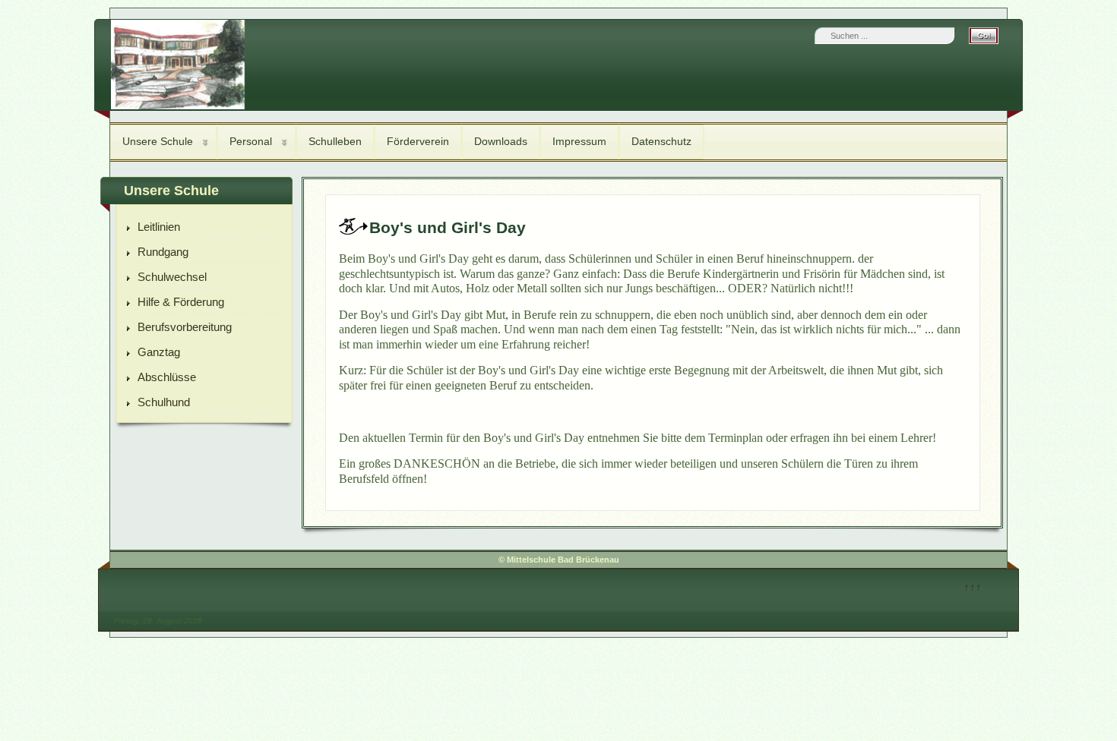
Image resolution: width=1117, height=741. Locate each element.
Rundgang (163, 251)
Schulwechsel (172, 276)
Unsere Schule (157, 141)
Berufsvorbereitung (185, 326)
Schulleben (335, 141)
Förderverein (418, 141)
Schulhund (164, 402)
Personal (250, 141)
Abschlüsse (167, 376)
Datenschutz (661, 141)
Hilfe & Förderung (181, 301)
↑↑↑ (973, 586)
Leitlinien (159, 226)
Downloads (500, 141)
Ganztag (159, 351)
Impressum (579, 141)
